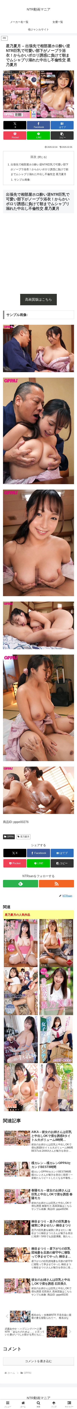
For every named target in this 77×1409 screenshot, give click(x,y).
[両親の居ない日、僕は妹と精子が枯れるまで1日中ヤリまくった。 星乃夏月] (56, 1087)
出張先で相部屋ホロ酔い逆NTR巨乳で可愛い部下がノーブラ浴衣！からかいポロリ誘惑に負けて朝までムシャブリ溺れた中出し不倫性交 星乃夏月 (39, 169)
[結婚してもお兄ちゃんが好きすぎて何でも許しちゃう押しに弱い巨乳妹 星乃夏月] (20, 1039)
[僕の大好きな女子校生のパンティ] (56, 1039)
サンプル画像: (22, 179)
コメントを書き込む (38, 1361)
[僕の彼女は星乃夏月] (56, 991)
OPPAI (10, 836)
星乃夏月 (24, 836)
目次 (33, 156)
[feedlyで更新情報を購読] (20, 883)
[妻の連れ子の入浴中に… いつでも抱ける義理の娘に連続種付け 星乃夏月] (20, 991)
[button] (62, 135)
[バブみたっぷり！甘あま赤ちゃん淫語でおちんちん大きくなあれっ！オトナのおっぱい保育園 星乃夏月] (20, 1087)
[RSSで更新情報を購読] (56, 883)
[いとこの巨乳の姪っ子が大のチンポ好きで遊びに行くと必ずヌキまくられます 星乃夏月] (20, 943)
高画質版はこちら (38, 299)
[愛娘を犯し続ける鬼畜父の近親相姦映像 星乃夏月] (56, 943)
